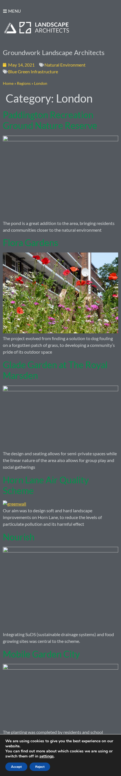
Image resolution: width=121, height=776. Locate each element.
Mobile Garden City (41, 653)
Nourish (19, 536)
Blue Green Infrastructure (33, 71)
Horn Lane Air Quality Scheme (46, 485)
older (10, 758)
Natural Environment (65, 64)
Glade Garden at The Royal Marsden (55, 370)
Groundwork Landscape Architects (53, 52)
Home (8, 83)
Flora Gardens (30, 242)
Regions (24, 83)
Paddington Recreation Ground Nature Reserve (50, 120)
